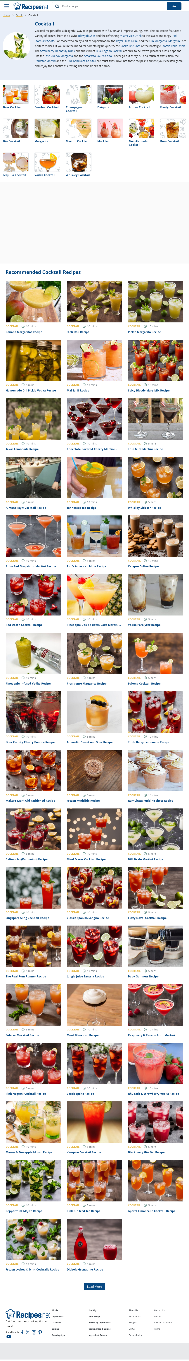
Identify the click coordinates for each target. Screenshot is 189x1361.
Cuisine (55, 1328)
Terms (157, 1328)
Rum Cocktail (169, 141)
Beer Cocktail (12, 107)
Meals (55, 1310)
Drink (19, 15)
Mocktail (103, 141)
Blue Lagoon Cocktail (109, 51)
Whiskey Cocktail (78, 175)
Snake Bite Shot (130, 46)
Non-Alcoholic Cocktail (138, 143)
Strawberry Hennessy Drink (57, 51)
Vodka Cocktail (44, 175)
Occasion (56, 1322)
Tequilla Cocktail (14, 175)
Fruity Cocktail (170, 107)
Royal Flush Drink (127, 41)
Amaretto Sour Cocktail (98, 56)
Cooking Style (58, 1335)
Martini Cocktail (77, 141)
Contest (158, 1316)
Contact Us (159, 1310)
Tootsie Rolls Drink (173, 46)
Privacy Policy (135, 1335)
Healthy (92, 1310)
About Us (133, 1310)
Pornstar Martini (45, 61)
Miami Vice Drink (131, 35)
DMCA (132, 1328)
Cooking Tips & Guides (99, 1328)
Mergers (132, 1322)
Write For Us (135, 1316)
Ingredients (57, 1316)
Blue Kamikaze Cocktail (81, 61)
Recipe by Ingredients (99, 1322)
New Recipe (94, 1316)
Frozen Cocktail (139, 107)
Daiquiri (103, 107)
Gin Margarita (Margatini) (165, 41)
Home (6, 15)
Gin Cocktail (11, 141)
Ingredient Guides (98, 1335)
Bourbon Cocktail (46, 107)
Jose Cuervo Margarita (59, 56)
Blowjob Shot (86, 35)
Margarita (41, 141)
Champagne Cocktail (74, 109)
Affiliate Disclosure (163, 1322)
